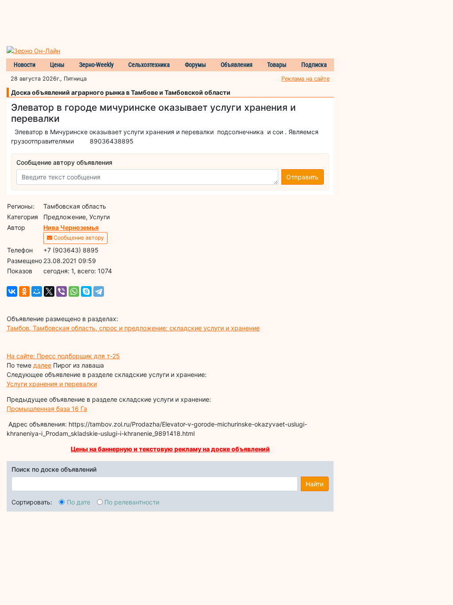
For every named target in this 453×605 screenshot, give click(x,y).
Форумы (195, 64)
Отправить (302, 177)
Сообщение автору (78, 237)
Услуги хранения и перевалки (52, 384)
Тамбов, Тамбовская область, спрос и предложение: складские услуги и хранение (133, 328)
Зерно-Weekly (96, 64)
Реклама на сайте (305, 78)
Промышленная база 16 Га (47, 408)
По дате (78, 502)
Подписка (314, 64)
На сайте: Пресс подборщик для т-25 (63, 356)
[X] (49, 291)
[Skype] (86, 291)
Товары (277, 64)
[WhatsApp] (74, 291)
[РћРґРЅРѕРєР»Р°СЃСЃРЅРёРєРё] (24, 291)
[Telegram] (98, 291)
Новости (24, 64)
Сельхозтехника (149, 64)
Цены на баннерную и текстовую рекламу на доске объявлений (170, 449)
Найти (314, 484)
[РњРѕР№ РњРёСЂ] (36, 291)
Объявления (237, 64)
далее (42, 365)
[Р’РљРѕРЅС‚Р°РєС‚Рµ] (12, 291)
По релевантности (131, 502)
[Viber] (61, 291)
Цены (57, 64)
